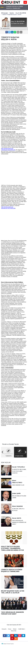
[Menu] (25, 2)
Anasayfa (4, 629)
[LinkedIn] (12, 32)
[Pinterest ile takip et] (12, 638)
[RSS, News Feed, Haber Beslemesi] (16, 638)
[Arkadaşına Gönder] (18, 32)
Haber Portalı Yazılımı (9, 643)
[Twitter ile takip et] (8, 635)
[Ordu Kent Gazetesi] (10, 2)
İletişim (15, 629)
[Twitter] (9, 32)
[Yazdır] (21, 32)
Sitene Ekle (13, 630)
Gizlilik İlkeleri (21, 629)
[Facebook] (6, 32)
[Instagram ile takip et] (20, 635)
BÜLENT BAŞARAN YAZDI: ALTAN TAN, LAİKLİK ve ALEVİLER (16, 7)
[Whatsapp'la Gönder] (15, 32)
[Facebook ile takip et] (5, 635)
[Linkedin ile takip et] (16, 635)
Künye (9, 629)
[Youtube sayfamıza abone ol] (12, 635)
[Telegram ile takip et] (23, 635)
